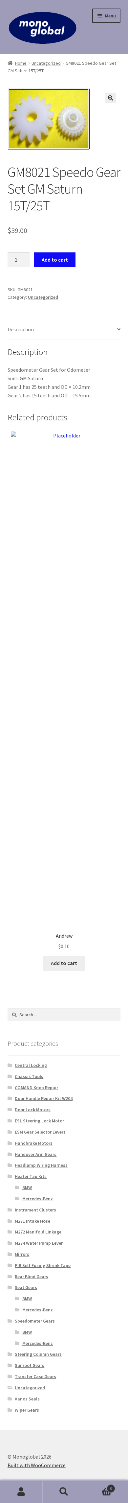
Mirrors (22, 1254)
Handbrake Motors (34, 1143)
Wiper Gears (27, 1410)
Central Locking (31, 1065)
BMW (27, 1187)
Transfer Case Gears (35, 1376)
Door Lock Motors (33, 1110)
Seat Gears (26, 1287)
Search (64, 1492)
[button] (110, 98)
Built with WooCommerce (37, 1465)
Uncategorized (46, 63)
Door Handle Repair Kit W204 (44, 1098)
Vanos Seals (27, 1399)
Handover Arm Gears (35, 1154)
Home (21, 63)
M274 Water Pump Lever (39, 1243)
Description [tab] (21, 329)
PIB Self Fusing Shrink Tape (43, 1265)
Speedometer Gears (35, 1321)
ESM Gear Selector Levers (40, 1132)
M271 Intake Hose (32, 1221)
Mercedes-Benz (37, 1199)
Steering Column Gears (38, 1354)
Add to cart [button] (64, 963)
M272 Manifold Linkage (38, 1232)
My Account (21, 1492)
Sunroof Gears (29, 1365)
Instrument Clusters (35, 1210)
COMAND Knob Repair (36, 1088)
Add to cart (55, 259)
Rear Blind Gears (31, 1277)
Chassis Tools (29, 1076)
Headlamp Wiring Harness (41, 1165)
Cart (98, 1486)
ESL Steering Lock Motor (39, 1121)
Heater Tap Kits (31, 1176)
